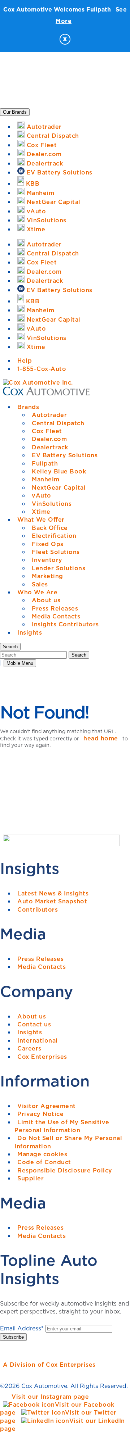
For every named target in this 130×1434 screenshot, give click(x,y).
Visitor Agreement (46, 1106)
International (37, 1040)
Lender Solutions (58, 568)
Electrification (54, 536)
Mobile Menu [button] (19, 663)
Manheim (46, 479)
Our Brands (15, 112)
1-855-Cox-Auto (41, 369)
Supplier (30, 1178)
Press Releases (55, 608)
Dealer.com (49, 439)
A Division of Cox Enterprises (49, 1365)
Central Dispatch (58, 423)
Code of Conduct (44, 1162)
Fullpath (45, 463)
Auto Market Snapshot (52, 901)
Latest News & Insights (52, 893)
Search (79, 655)
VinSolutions (52, 504)
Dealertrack (50, 447)
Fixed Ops (48, 544)
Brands (28, 407)
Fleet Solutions (56, 552)
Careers (29, 1048)
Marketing (47, 576)
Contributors (37, 909)
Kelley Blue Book (59, 471)
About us (46, 600)
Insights (29, 632)
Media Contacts (56, 616)
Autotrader (49, 415)
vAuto (41, 495)
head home (100, 738)
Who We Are (37, 592)
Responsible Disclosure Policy (64, 1170)
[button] (10, 646)
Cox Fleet (47, 431)
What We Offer (41, 519)
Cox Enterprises (42, 1057)
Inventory (47, 560)
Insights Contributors (65, 624)
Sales (40, 584)
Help (24, 360)
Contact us (34, 1024)
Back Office (50, 528)
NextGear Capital (59, 487)
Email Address (22, 1328)
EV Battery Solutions (65, 455)
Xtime (41, 512)
